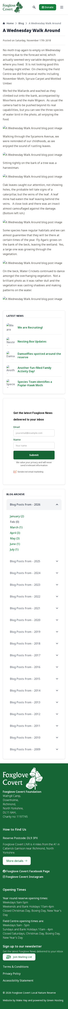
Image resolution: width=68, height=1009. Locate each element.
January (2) (17, 516)
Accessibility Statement (18, 980)
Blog (21, 23)
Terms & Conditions (16, 967)
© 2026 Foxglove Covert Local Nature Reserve (29, 992)
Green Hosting (55, 1000)
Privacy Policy (12, 973)
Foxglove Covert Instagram (24, 877)
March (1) (16, 527)
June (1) (15, 544)
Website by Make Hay (15, 1000)
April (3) (15, 533)
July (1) (14, 549)
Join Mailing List (22, 957)
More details (14, 861)
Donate (48, 7)
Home (10, 23)
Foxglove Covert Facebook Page (28, 871)
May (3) (15, 538)
